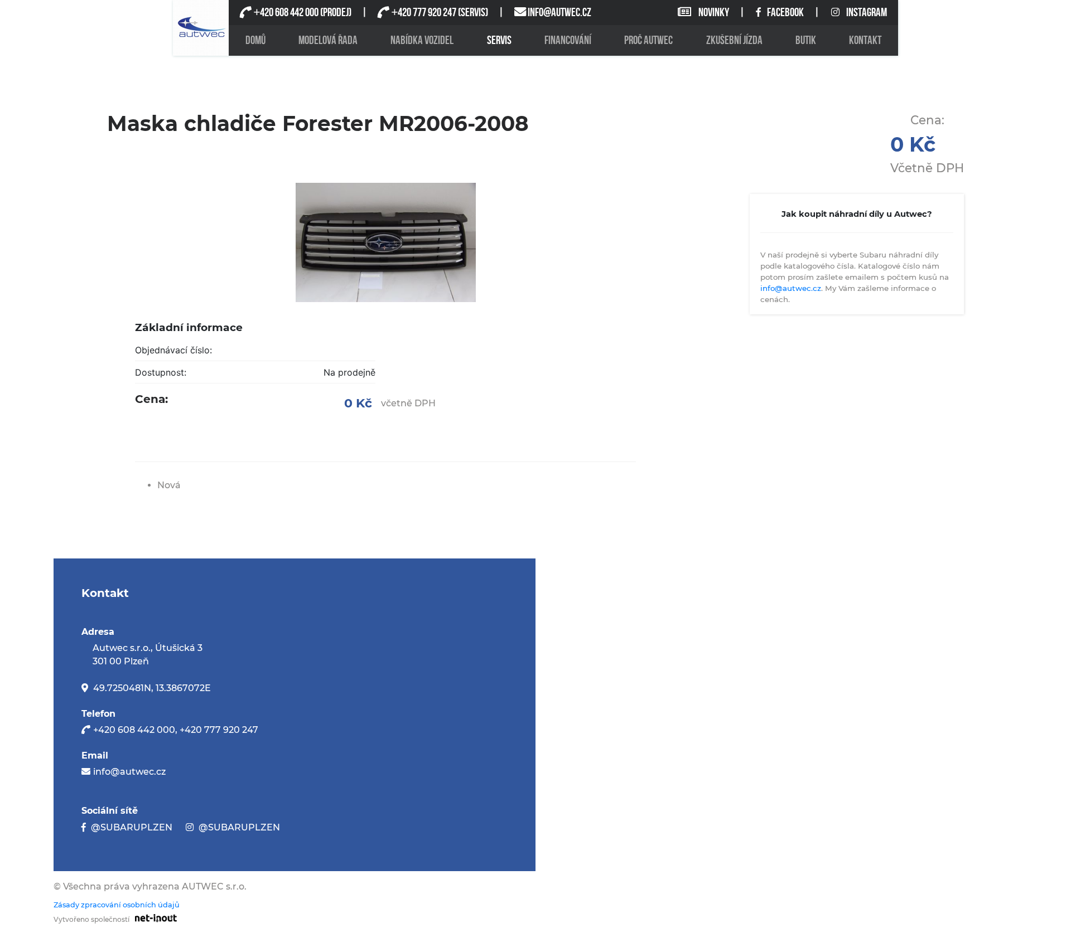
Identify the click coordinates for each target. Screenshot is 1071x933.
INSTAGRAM (866, 13)
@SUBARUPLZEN (131, 827)
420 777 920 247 (423, 13)
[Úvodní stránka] (201, 28)
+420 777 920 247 (219, 730)
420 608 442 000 (286, 13)
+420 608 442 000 (134, 730)
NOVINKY (714, 13)
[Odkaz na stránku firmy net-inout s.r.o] (153, 917)
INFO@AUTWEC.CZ (559, 13)
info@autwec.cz (790, 288)
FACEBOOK (786, 13)
